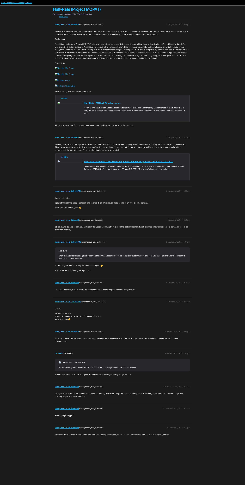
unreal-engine (63, 17)
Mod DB (64, 98)
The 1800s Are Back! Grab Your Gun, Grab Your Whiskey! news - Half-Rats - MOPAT (128, 161)
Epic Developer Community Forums (16, 3)
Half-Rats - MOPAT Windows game (102, 103)
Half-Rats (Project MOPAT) (77, 9)
